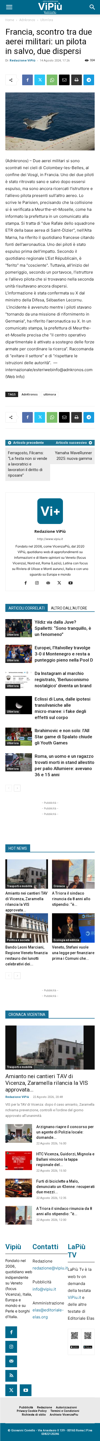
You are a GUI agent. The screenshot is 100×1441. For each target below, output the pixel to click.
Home (9, 20)
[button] (9, 7)
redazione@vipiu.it (50, 1268)
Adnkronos (27, 20)
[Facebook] (27, 80)
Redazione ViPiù (22, 60)
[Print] (76, 80)
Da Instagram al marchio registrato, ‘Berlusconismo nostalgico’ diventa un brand (63, 679)
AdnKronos (30, 394)
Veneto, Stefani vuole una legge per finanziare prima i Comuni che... (73, 953)
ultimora (49, 394)
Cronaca (59, 886)
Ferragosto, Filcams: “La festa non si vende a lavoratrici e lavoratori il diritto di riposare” (27, 464)
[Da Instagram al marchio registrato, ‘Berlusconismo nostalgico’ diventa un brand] (18, 679)
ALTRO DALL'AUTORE (69, 608)
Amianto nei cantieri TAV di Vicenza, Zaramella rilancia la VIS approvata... (46, 1083)
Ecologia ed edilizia (66, 940)
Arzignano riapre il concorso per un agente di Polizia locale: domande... (65, 1132)
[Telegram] (88, 80)
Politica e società (18, 940)
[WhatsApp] (52, 80)
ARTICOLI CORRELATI (27, 608)
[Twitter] (39, 80)
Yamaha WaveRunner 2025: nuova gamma (73, 455)
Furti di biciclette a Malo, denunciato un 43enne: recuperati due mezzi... (65, 1186)
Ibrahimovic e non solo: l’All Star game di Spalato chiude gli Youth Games (63, 736)
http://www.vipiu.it (50, 539)
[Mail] (50, 583)
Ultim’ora (46, 20)
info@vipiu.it (44, 1289)
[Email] (64, 80)
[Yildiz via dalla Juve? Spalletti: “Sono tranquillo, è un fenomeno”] (18, 628)
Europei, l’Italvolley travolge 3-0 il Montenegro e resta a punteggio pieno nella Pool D (64, 654)
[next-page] (17, 788)
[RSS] (11, 1376)
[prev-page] (8, 788)
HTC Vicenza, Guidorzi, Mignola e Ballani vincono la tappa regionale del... (65, 1159)
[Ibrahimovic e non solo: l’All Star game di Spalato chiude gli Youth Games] (18, 737)
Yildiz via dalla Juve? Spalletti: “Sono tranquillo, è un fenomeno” (63, 628)
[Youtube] (72, 583)
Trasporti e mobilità (19, 886)
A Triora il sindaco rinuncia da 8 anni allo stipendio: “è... (71, 899)
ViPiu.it (74, 1297)
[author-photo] (50, 524)
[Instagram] (38, 583)
